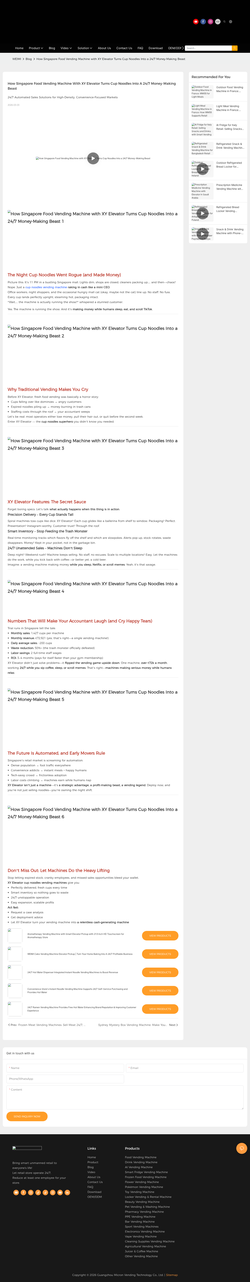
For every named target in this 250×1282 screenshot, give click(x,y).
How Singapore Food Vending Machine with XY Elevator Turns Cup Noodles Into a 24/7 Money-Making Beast (110, 59)
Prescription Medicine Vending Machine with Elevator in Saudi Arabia (229, 187)
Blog (29, 59)
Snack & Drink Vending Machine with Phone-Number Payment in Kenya (230, 231)
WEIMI (16, 59)
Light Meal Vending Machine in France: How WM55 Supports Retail (229, 108)
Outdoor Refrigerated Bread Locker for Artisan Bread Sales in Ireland (229, 164)
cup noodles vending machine (46, 287)
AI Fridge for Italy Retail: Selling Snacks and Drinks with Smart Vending (229, 127)
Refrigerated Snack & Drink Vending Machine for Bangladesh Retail (230, 146)
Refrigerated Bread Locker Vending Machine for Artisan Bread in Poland (227, 209)
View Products (160, 935)
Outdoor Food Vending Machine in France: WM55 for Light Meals (229, 89)
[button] (183, 48)
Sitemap (172, 1275)
